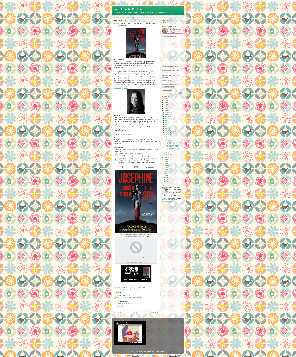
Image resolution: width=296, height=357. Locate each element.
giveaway (127, 289)
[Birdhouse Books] (162, 79)
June (166, 122)
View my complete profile (168, 201)
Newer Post (117, 313)
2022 (165, 106)
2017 (165, 161)
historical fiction (134, 289)
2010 (165, 175)
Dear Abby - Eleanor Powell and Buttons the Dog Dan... (173, 143)
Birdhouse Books (165, 77)
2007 (165, 181)
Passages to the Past (122, 295)
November (167, 114)
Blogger (163, 351)
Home (115, 17)
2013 (165, 169)
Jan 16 (168, 152)
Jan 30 (168, 136)
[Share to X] (142, 287)
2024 (165, 102)
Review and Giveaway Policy (126, 17)
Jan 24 (168, 138)
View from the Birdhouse (129, 9)
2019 (165, 157)
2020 (165, 110)
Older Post (154, 313)
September (168, 118)
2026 (165, 98)
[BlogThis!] (140, 287)
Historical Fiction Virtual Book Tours (147, 289)
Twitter (122, 134)
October (167, 116)
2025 (165, 100)
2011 (165, 173)
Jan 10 (168, 154)
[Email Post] (136, 287)
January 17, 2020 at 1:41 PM (124, 303)
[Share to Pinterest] (145, 287)
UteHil (153, 351)
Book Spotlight (121, 289)
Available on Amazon (121, 88)
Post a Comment (120, 306)
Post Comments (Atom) (126, 315)
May (166, 124)
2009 (165, 177)
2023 (165, 104)
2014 (165, 167)
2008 (165, 179)
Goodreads (129, 134)
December (167, 112)
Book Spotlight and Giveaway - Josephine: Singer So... (173, 149)
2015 (165, 165)
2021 (165, 108)
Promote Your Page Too (166, 80)
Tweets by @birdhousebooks (169, 72)
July (166, 120)
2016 (165, 163)
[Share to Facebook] (143, 287)
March (166, 128)
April (166, 126)
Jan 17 (168, 140)
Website (116, 134)
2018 (165, 159)
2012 (165, 171)
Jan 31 (168, 134)
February (167, 130)
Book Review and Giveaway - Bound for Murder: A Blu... (173, 146)
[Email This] (139, 287)
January (167, 132)
